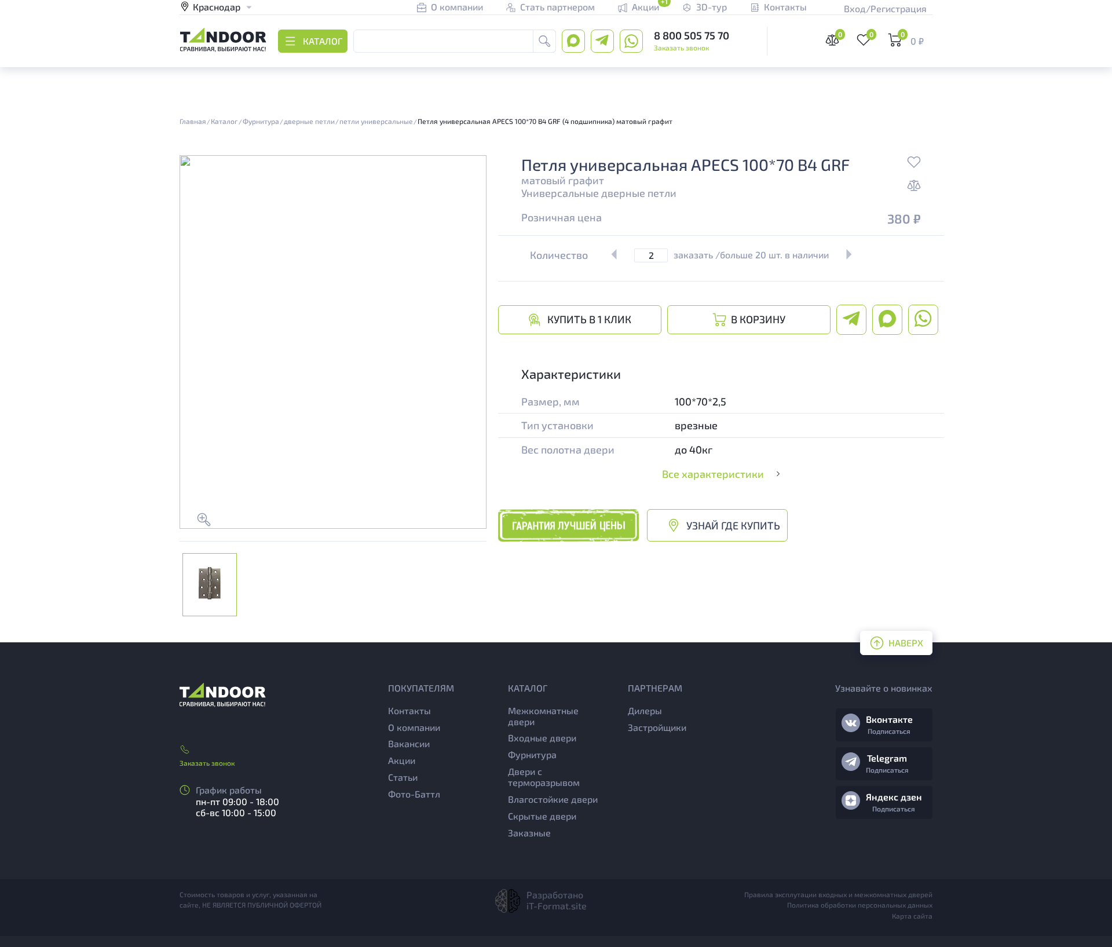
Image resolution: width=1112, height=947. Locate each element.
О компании (414, 727)
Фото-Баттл (414, 793)
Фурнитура (532, 754)
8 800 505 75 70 (691, 35)
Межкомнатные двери (543, 716)
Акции (401, 760)
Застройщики (657, 727)
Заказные (529, 832)
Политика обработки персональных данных (859, 905)
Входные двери (542, 737)
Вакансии (409, 743)
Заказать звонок (681, 47)
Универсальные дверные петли (598, 193)
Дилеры (645, 710)
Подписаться (889, 731)
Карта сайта (912, 916)
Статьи (403, 777)
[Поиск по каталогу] (544, 41)
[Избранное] (914, 163)
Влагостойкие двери (553, 799)
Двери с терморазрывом (544, 777)
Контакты (409, 710)
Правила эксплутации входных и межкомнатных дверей (838, 894)
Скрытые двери (542, 815)
